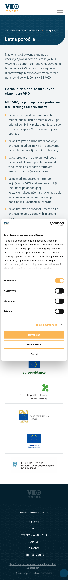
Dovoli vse (34, 334)
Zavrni (34, 354)
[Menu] (58, 11)
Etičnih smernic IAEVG (40, 120)
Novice (33, 542)
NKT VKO (34, 522)
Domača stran (12, 30)
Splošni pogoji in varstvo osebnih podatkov (33, 564)
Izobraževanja (34, 555)
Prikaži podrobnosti (46, 324)
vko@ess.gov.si (39, 512)
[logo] (28, 8)
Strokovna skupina (31, 30)
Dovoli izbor (34, 344)
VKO (34, 528)
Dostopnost (33, 568)
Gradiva (34, 548)
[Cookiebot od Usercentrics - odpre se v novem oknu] (49, 224)
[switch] (59, 291)
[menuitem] (58, 11)
